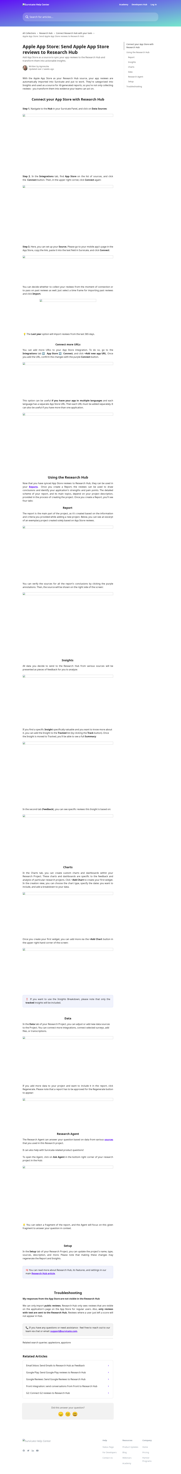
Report (131, 57)
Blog (124, 1452)
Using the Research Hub (137, 52)
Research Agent (135, 76)
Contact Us (108, 1457)
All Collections (29, 33)
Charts (131, 67)
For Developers (110, 1452)
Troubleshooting (134, 86)
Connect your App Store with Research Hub (140, 46)
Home (145, 1447)
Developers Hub (139, 5)
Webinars (127, 1457)
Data (130, 71)
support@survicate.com (63, 1331)
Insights (132, 62)
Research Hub (46, 33)
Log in (154, 5)
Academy (123, 5)
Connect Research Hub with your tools (74, 33)
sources (108, 1139)
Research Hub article (43, 1273)
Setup (131, 81)
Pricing (145, 1452)
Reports (33, 486)
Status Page (108, 1447)
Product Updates (130, 1447)
